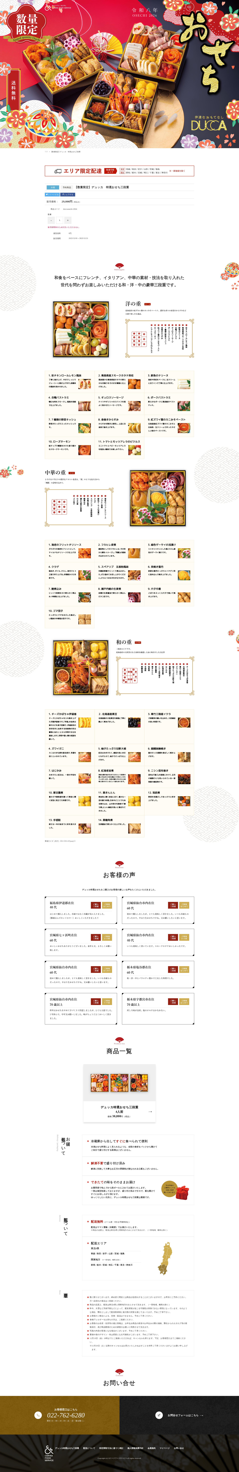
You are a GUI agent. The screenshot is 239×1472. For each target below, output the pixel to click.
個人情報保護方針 (135, 1448)
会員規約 (152, 1448)
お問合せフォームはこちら (183, 1415)
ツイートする (53, 194)
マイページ (165, 1448)
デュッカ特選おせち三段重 (67, 1448)
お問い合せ (179, 1448)
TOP (46, 152)
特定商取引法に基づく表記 (111, 1448)
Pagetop (230, 1457)
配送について (89, 1448)
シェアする (68, 194)
